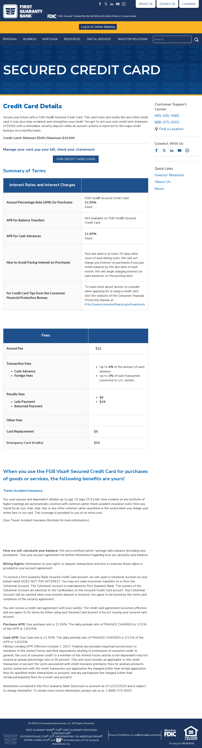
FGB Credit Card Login (76, 159)
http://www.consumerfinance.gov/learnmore (115, 304)
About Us (162, 181)
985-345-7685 (167, 115)
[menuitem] (10, 39)
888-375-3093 (167, 122)
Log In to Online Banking (98, 27)
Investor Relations (169, 175)
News (159, 188)
